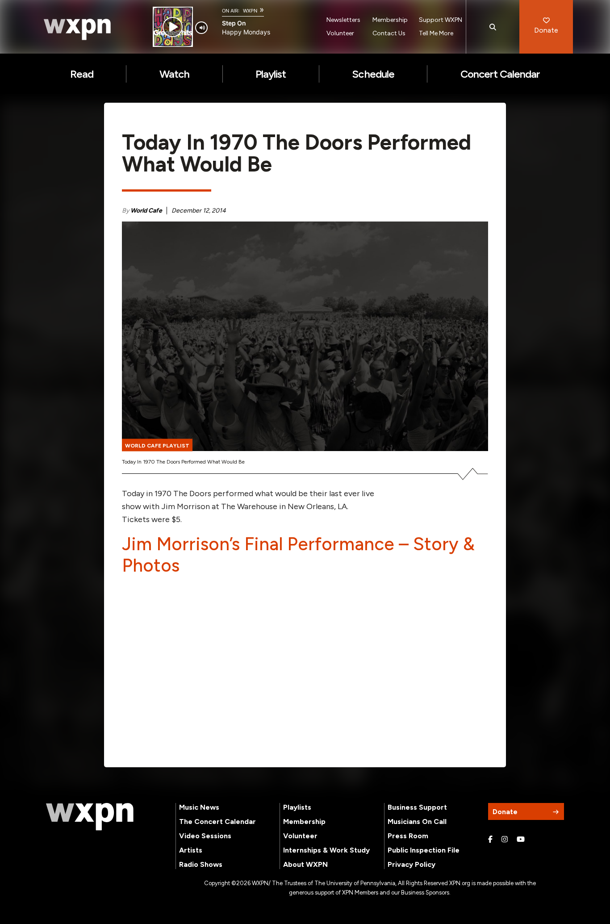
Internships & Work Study (326, 850)
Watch (174, 73)
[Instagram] (504, 839)
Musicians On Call (417, 821)
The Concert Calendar (217, 821)
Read (81, 73)
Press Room (408, 836)
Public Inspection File (424, 850)
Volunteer (340, 33)
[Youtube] (521, 839)
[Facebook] (490, 839)
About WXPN (305, 864)
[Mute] (201, 27)
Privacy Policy (411, 864)
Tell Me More (436, 33)
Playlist (270, 73)
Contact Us (388, 33)
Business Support (417, 807)
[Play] (173, 27)
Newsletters (343, 20)
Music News (199, 807)
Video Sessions (205, 836)
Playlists (297, 807)
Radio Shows (200, 864)
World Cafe (146, 210)
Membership (390, 20)
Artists (190, 850)
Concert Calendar (500, 73)
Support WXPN (440, 20)
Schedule (373, 73)
